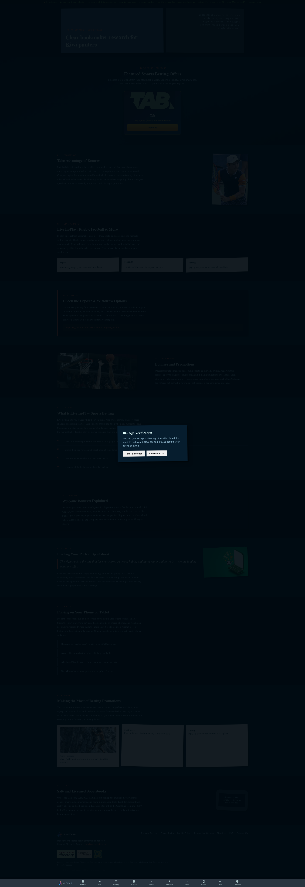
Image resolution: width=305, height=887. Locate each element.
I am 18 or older (133, 453)
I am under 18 (156, 453)
